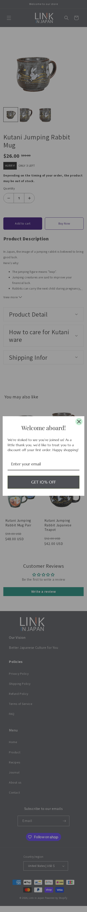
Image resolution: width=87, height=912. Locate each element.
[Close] (79, 421)
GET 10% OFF (43, 482)
